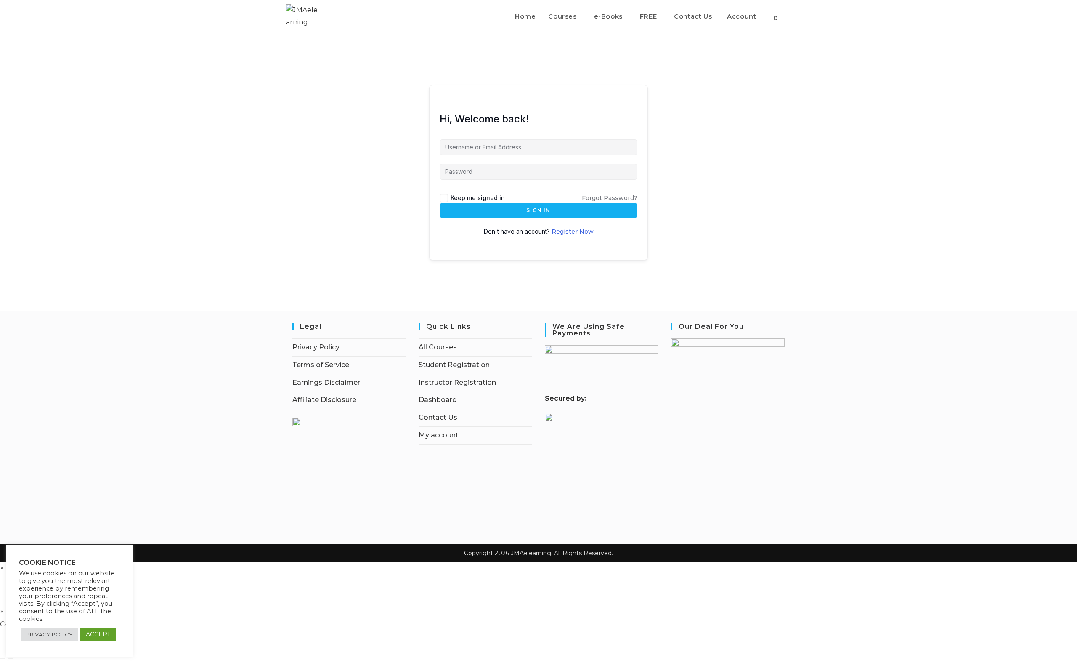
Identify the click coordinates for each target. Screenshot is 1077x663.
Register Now (573, 231)
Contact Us (438, 417)
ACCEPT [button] (98, 634)
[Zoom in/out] (3, 647)
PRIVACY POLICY (49, 634)
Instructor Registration (457, 382)
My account (439, 435)
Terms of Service (320, 365)
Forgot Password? (609, 198)
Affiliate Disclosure (324, 400)
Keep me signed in (478, 197)
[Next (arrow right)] (10, 659)
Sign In (538, 210)
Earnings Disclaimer (326, 382)
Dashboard (438, 400)
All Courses (438, 347)
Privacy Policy (316, 347)
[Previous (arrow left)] (3, 659)
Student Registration (454, 365)
